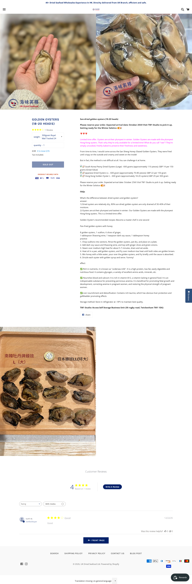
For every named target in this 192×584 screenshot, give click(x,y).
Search (54, 553)
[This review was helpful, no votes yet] (165, 531)
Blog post (136, 553)
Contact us (117, 553)
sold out (48, 164)
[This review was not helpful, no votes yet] (170, 531)
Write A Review (112, 487)
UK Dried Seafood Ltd (90, 564)
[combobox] (30, 504)
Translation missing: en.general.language (93, 581)
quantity (37, 145)
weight (37, 136)
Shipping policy (73, 553)
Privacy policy (96, 553)
